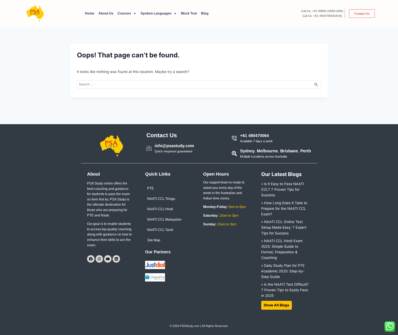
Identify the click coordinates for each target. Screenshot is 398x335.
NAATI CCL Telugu (161, 198)
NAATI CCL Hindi (160, 209)
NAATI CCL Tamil (160, 230)
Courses (124, 13)
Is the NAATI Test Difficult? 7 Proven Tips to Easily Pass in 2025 (285, 290)
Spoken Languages (156, 13)
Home (89, 13)
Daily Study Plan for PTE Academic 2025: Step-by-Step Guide (283, 271)
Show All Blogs (276, 305)
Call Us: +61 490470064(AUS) (322, 15)
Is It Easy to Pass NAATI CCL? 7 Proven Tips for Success (282, 189)
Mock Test (189, 13)
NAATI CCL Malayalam (164, 219)
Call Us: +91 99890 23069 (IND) (322, 11)
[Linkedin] (116, 259)
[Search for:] (199, 84)
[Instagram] (99, 259)
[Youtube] (108, 259)
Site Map (153, 240)
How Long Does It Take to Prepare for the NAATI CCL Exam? (284, 208)
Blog (205, 13)
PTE (150, 188)
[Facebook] (91, 259)
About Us (105, 13)
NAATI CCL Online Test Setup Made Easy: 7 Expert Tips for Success (283, 227)
